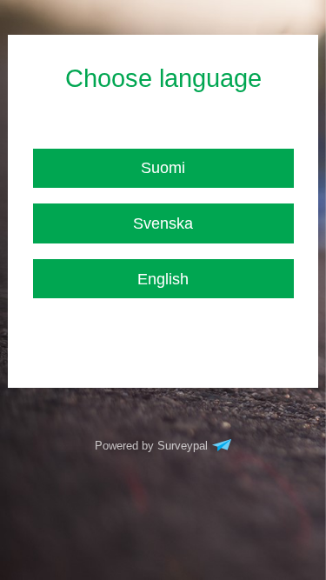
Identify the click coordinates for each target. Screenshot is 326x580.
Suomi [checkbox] (163, 168)
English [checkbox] (163, 279)
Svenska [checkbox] (163, 223)
